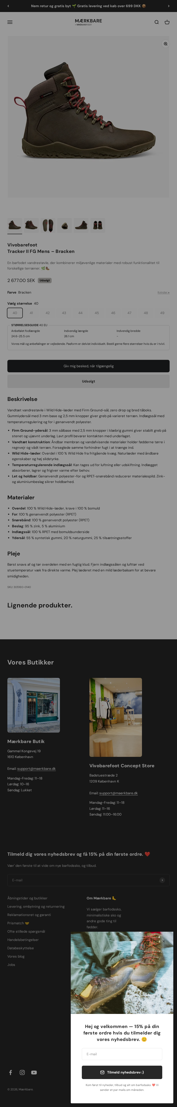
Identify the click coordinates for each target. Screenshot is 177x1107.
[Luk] (164, 941)
